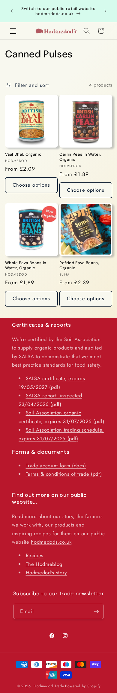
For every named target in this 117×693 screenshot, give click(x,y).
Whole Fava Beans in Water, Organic (26, 265)
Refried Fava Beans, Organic (79, 265)
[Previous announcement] (11, 11)
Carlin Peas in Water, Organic (80, 157)
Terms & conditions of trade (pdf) (64, 474)
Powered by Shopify (82, 686)
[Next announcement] (105, 11)
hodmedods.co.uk (51, 541)
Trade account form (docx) (56, 465)
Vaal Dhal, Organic (23, 154)
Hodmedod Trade (49, 686)
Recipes (35, 555)
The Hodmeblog (44, 564)
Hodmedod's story (46, 572)
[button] (13, 30)
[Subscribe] (96, 611)
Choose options (31, 184)
